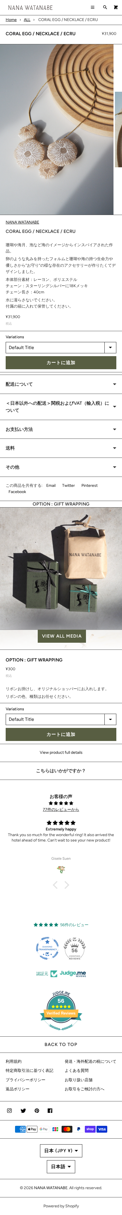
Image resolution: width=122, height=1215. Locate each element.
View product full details (61, 752)
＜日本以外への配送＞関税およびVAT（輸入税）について (57, 406)
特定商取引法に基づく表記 (29, 1070)
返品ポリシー (18, 1089)
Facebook (17, 491)
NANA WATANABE (22, 222)
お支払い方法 (19, 429)
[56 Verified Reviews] (61, 1033)
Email (51, 485)
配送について (19, 384)
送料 (10, 448)
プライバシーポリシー (25, 1080)
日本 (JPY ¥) (58, 1150)
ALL (27, 19)
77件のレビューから (61, 809)
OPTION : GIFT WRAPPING (34, 660)
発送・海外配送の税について (90, 1061)
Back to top (61, 1044)
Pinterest (89, 485)
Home (11, 19)
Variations (15, 337)
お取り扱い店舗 (78, 1080)
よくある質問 (77, 1070)
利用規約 (14, 1061)
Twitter (68, 485)
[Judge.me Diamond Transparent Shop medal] (47, 948)
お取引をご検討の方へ (84, 1089)
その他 (12, 467)
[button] (61, 636)
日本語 (58, 1166)
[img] (61, 803)
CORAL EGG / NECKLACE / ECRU (40, 33)
